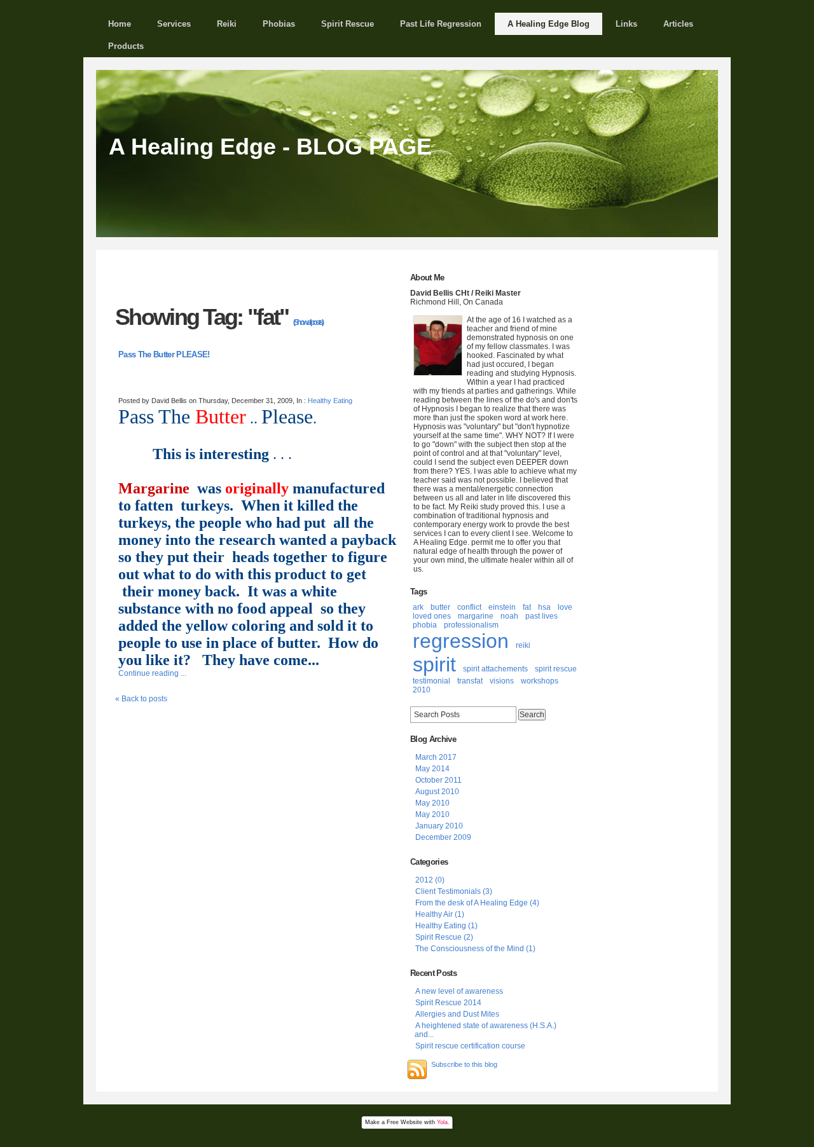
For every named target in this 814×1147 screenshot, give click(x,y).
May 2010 (432, 803)
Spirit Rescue (347, 24)
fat (527, 607)
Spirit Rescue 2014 (448, 1002)
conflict (469, 607)
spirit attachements (495, 668)
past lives (541, 616)
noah (509, 616)
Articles (678, 24)
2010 (422, 689)
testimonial (431, 681)
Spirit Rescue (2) (444, 937)
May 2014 (432, 768)
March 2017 (436, 757)
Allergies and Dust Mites (457, 1014)
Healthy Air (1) (439, 914)
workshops (539, 681)
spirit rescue (556, 668)
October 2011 (438, 780)
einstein (502, 607)
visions (502, 681)
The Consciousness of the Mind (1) (475, 948)
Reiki (227, 24)
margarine (475, 616)
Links (626, 24)
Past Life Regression (440, 24)
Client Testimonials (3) (453, 891)
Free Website (404, 1122)
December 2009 (443, 837)
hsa (544, 607)
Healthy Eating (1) (446, 925)
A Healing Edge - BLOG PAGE (270, 147)
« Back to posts (141, 698)
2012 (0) (430, 880)
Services (174, 24)
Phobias (279, 24)
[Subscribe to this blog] (417, 1069)
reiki (523, 645)
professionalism (471, 625)
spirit (434, 664)
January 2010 (439, 825)
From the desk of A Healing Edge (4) (477, 902)
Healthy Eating (330, 400)
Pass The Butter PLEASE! (164, 354)
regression (461, 640)
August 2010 (437, 791)
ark (418, 607)
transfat (470, 681)
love (565, 607)
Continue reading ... (152, 673)
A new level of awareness (459, 991)
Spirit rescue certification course (470, 1045)
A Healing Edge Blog (548, 24)
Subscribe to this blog (464, 1064)
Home (119, 24)
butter (440, 607)
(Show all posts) (308, 322)
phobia (425, 625)
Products (126, 46)
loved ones (432, 616)
